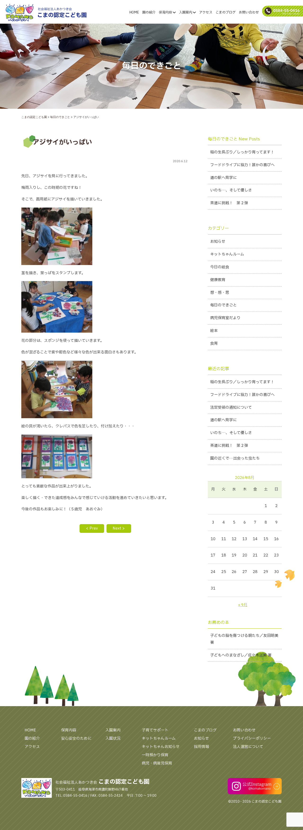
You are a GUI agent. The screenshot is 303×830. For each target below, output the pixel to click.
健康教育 (217, 280)
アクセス (205, 12)
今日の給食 (219, 267)
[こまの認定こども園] (29, 12)
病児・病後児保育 (157, 763)
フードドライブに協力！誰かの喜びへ (242, 165)
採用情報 (201, 747)
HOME (134, 12)
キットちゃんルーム (227, 254)
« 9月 (242, 605)
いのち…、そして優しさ (231, 190)
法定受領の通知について (231, 407)
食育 (214, 343)
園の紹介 (149, 12)
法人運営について (248, 747)
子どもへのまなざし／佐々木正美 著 (241, 655)
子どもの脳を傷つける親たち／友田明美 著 (244, 639)
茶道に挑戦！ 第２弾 (229, 203)
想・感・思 (219, 292)
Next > (119, 528)
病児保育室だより (225, 318)
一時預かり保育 (155, 755)
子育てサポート (155, 730)
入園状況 (112, 738)
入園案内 (186, 12)
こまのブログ (226, 12)
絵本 (214, 331)
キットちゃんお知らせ (161, 747)
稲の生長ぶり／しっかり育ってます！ (242, 152)
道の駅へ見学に (223, 178)
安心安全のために (76, 738)
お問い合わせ (249, 12)
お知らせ (217, 241)
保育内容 (166, 12)
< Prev (92, 528)
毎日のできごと (223, 305)
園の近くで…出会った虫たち (235, 458)
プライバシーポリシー (252, 738)
